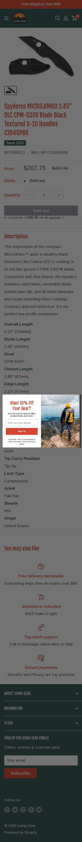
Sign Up (22, 431)
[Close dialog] (76, 398)
